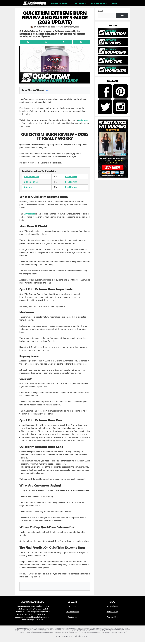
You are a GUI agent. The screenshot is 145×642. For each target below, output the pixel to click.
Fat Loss (79, 3)
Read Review (71, 176)
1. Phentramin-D (31, 176)
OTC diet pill (29, 214)
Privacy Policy (112, 612)
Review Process (72, 612)
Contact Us (72, 617)
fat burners (83, 120)
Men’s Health (98, 3)
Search (100, 11)
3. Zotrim (28, 187)
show (48, 90)
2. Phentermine (31, 182)
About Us (72, 606)
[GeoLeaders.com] (35, 3)
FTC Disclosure (112, 606)
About (115, 3)
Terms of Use (112, 617)
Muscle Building (59, 3)
